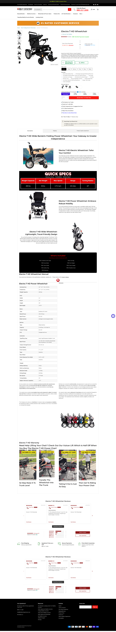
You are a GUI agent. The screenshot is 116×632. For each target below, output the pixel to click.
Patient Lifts (57, 13)
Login (93, 9)
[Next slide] (92, 515)
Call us (81, 62)
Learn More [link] (83, 91)
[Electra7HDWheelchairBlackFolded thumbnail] (19, 62)
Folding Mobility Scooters (43, 610)
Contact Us (45, 4)
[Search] (69, 9)
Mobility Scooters (31, 13)
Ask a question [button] (82, 535)
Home (18, 27)
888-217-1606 (69, 123)
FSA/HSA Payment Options (65, 4)
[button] (64, 36)
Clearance (75, 13)
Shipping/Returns (62, 611)
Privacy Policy (61, 613)
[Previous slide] (24, 515)
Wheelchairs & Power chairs (44, 13)
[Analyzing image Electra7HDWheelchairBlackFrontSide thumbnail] (19, 32)
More (81, 13)
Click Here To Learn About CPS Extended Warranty (80, 4)
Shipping (55, 130)
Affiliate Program (41, 618)
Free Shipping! (30, 4)
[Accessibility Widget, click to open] (113, 316)
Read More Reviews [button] (58, 526)
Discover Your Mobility (67, 34)
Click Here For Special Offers (68, 62)
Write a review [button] (82, 532)
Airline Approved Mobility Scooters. (45, 609)
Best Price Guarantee (38, 4)
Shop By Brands (21, 13)
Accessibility (61, 618)
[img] (29, 505)
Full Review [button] (28, 522)
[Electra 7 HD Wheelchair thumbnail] (19, 42)
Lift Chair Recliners (66, 13)
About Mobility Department (22, 4)
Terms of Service (62, 607)
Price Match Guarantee (63, 609)
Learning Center (39, 17)
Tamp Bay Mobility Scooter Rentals (25, 17)
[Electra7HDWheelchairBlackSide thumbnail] (19, 52)
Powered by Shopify (20, 627)
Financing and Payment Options (53, 4)
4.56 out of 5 (36, 533)
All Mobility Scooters (42, 616)
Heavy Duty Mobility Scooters (44, 612)
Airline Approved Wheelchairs (44, 614)
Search (60, 606)
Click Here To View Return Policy (69, 112)
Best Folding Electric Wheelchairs (28, 27)
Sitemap (39, 619)
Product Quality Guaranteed (83, 130)
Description (30, 130)
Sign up (95, 607)
